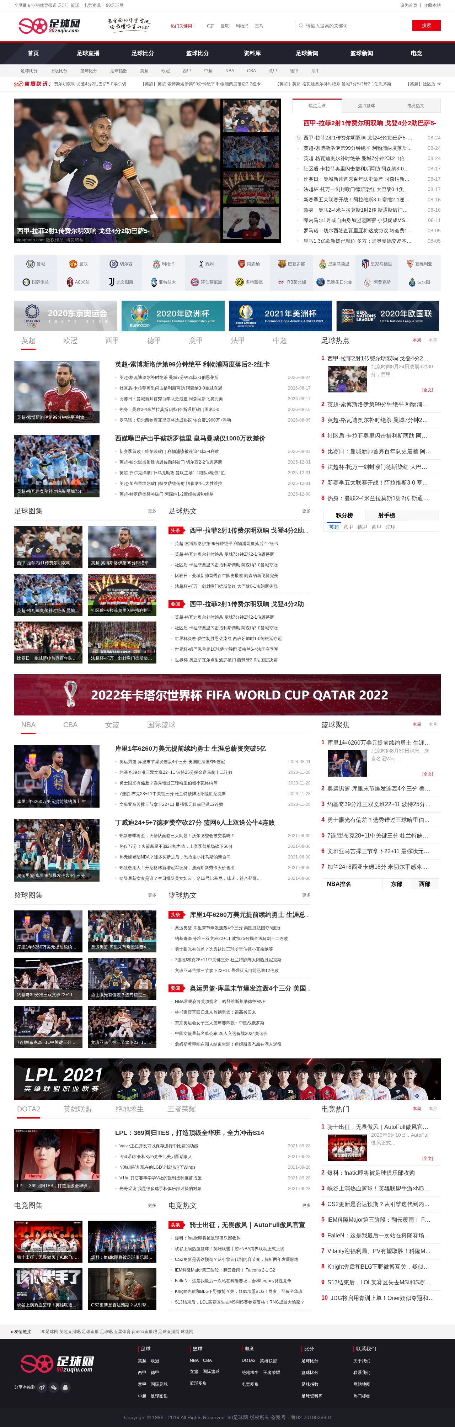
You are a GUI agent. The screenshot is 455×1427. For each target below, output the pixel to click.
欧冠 (165, 70)
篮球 (198, 1349)
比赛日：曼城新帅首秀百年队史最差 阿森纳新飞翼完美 (49, 658)
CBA (251, 70)
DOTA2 (249, 1360)
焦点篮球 (366, 105)
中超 (208, 70)
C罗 (210, 25)
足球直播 (88, 53)
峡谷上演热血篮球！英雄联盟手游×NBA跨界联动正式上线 (49, 1304)
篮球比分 (197, 53)
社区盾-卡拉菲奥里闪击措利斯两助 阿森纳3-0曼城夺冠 (123, 610)
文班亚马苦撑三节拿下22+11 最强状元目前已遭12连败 (123, 1042)
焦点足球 (317, 105)
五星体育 (123, 1331)
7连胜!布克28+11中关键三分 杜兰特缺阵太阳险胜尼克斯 (49, 1042)
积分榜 (344, 515)
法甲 (315, 70)
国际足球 (159, 1384)
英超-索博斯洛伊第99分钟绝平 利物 (50, 417)
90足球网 (50, 1331)
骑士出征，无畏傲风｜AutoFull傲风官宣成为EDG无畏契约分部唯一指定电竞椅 (49, 1257)
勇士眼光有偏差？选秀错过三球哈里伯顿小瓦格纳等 (123, 994)
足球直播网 (169, 1331)
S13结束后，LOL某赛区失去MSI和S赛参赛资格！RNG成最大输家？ (379, 1282)
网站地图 (361, 1384)
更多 (152, 510)
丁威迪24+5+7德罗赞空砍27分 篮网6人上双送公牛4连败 (195, 822)
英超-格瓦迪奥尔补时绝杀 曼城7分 (49, 491)
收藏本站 (432, 5)
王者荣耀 (271, 1372)
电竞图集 (250, 1384)
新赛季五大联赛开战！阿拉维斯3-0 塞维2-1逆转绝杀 (379, 483)
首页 (33, 53)
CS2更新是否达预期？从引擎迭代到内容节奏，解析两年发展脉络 (123, 1304)
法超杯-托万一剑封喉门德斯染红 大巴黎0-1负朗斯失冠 (123, 658)
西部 (424, 884)
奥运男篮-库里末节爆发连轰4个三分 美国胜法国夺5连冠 (123, 947)
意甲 (273, 70)
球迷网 (187, 1331)
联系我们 (366, 1349)
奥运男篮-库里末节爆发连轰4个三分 (51, 875)
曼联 (225, 25)
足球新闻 (307, 53)
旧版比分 (59, 70)
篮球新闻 (361, 53)
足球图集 (159, 1396)
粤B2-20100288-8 (311, 1417)
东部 (396, 884)
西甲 (187, 70)
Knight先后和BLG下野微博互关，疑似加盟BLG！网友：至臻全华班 (379, 1267)
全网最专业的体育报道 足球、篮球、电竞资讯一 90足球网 (69, 5)
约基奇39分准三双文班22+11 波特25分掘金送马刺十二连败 (49, 994)
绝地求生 (250, 1372)
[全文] (427, 389)
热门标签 (361, 1396)
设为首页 (408, 5)
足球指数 (118, 70)
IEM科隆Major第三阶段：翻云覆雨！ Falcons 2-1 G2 (379, 1220)
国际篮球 (211, 1371)
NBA (229, 70)
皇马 (259, 25)
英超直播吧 (70, 1331)
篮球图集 (198, 1383)
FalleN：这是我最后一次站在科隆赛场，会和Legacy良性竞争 (379, 1235)
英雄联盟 (268, 1360)
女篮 (194, 1371)
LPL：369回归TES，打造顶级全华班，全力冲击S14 (189, 1132)
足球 (146, 1349)
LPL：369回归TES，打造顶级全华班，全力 (58, 1185)
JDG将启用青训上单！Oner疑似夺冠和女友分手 (382, 1298)
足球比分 (143, 53)
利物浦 (242, 25)
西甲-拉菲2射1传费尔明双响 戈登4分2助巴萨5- (83, 230)
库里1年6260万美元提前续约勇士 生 (51, 801)
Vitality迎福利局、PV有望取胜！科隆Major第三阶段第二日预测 (379, 1251)
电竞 (416, 53)
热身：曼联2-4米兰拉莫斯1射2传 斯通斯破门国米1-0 (379, 498)
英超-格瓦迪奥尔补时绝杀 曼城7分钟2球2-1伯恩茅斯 (319, 83)
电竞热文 (415, 105)
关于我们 (361, 1360)
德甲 (294, 70)
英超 (144, 70)
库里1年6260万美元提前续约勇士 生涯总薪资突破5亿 (190, 748)
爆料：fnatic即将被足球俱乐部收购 (123, 1257)
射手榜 (386, 515)
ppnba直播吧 (145, 1331)
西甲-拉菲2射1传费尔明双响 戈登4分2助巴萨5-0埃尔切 (49, 562)
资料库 (252, 53)
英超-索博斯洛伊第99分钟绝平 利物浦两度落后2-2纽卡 (186, 83)
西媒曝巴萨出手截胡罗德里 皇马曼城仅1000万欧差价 (190, 438)
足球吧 (107, 1331)
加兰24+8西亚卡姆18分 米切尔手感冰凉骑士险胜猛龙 (379, 867)
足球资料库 (312, 1396)
